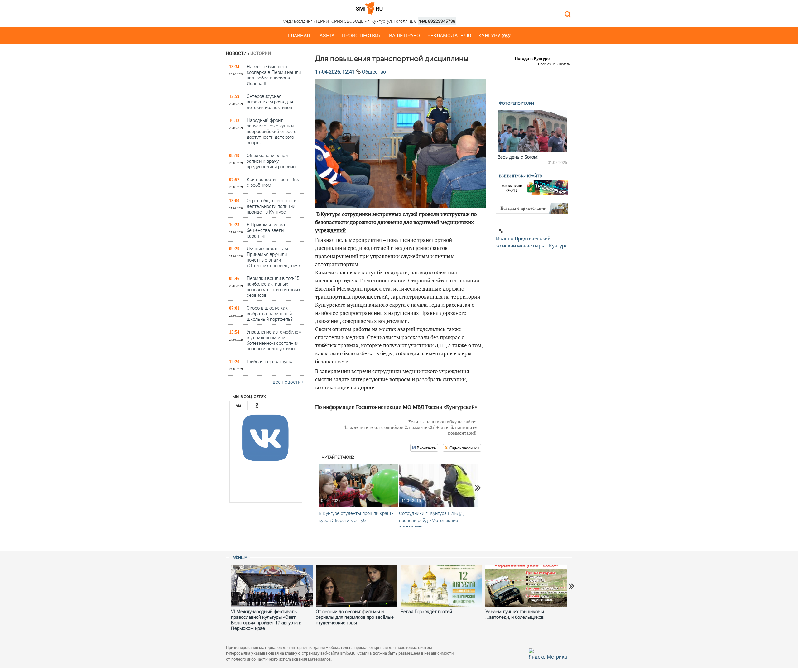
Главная (299, 35)
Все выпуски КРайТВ (520, 176)
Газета (325, 35)
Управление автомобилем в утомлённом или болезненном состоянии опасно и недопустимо (274, 340)
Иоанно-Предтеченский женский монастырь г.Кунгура (532, 242)
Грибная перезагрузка (270, 361)
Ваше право (404, 35)
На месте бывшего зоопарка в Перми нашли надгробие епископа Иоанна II (274, 74)
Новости (236, 53)
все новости (287, 381)
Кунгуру (494, 35)
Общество (374, 71)
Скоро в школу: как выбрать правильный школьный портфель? (270, 313)
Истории (260, 53)
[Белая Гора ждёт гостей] (441, 586)
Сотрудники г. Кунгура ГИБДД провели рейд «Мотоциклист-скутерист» (431, 520)
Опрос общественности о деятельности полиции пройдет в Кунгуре (273, 205)
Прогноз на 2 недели (554, 64)
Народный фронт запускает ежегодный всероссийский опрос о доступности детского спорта (271, 131)
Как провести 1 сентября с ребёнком (273, 182)
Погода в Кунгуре (532, 58)
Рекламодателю (449, 35)
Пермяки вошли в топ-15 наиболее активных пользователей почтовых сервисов (273, 286)
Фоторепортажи (516, 103)
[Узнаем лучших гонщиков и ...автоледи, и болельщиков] (526, 586)
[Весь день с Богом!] (532, 131)
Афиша (240, 557)
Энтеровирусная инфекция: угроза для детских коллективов (270, 101)
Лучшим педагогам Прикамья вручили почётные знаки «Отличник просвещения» (274, 256)
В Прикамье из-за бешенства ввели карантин (266, 229)
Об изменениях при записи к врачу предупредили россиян (271, 160)
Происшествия (362, 35)
